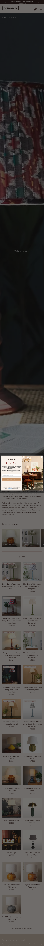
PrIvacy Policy (10, 488)
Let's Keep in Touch (11, 479)
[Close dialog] (42, 457)
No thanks (12, 482)
